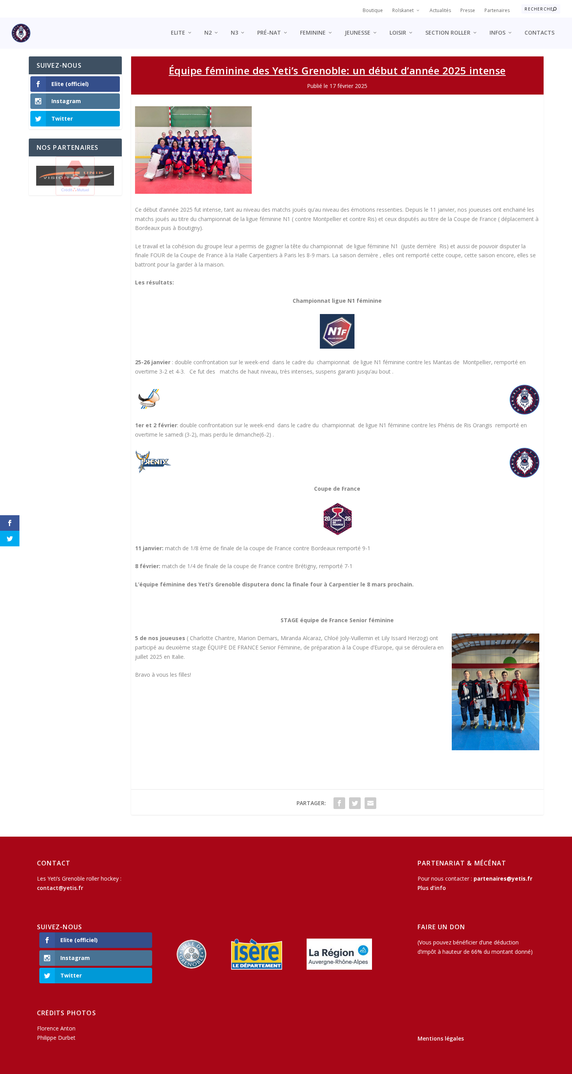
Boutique (373, 10)
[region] (75, 175)
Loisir (398, 33)
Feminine (313, 33)
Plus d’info (432, 887)
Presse (467, 10)
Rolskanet (403, 10)
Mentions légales (441, 1038)
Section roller (447, 33)
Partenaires (497, 10)
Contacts (539, 33)
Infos (497, 33)
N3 (234, 33)
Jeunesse (357, 33)
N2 (208, 33)
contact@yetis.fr (60, 887)
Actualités (440, 10)
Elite (178, 33)
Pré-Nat (269, 33)
